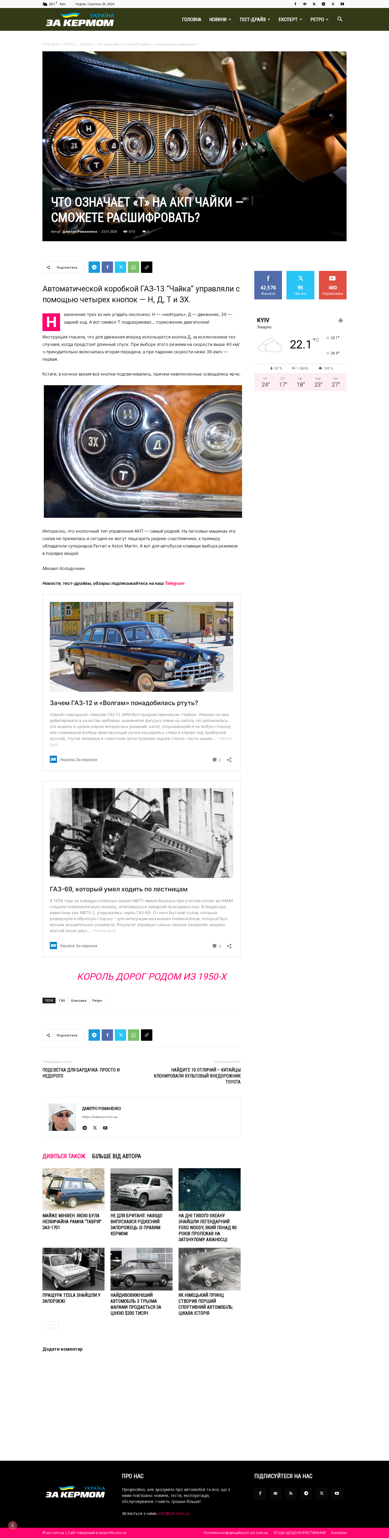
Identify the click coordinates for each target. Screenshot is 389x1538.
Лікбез (86, 44)
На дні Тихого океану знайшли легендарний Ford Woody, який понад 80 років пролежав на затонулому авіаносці (208, 1227)
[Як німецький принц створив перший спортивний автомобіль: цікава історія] (210, 1269)
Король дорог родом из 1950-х (151, 976)
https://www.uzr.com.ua (99, 1117)
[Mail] (304, 4)
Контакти (339, 1532)
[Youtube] (342, 4)
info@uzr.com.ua (173, 1513)
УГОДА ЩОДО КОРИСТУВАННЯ (299, 1532)
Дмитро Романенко (79, 231)
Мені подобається (268, 275)
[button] (340, 20)
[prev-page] (46, 1324)
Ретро (97, 1000)
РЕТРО (317, 19)
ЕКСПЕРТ (288, 19)
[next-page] (55, 1324)
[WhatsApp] (133, 267)
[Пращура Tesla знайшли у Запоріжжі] (73, 1269)
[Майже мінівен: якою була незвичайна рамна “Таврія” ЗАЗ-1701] (73, 1189)
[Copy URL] (146, 267)
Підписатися (333, 273)
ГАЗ (62, 1000)
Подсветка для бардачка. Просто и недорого (81, 1073)
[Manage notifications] (12, 1525)
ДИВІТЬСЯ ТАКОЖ (63, 1156)
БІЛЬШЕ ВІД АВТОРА (116, 1156)
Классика (78, 1000)
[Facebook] (295, 4)
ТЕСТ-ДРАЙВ (252, 19)
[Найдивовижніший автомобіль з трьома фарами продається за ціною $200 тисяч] (141, 1269)
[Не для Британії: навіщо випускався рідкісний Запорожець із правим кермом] (141, 1189)
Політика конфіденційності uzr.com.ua (236, 1532)
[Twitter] (333, 4)
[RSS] (314, 4)
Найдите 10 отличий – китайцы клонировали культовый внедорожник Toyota (197, 1076)
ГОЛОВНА (191, 19)
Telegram (175, 583)
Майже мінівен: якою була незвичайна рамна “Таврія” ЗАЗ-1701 (71, 1221)
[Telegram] (323, 4)
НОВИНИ (218, 19)
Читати (300, 273)
